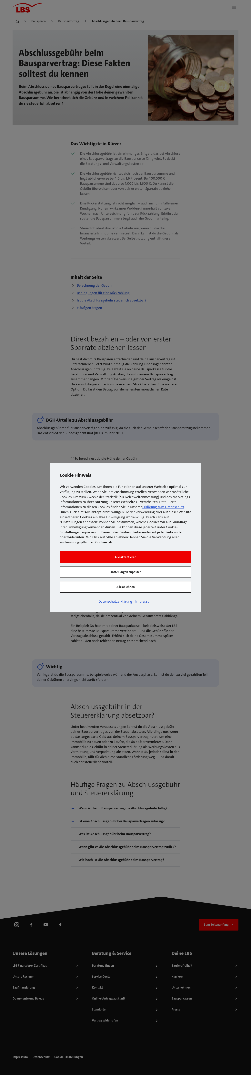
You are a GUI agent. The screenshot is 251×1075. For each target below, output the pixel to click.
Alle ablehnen (125, 587)
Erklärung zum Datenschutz (163, 507)
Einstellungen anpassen (125, 572)
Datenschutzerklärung (115, 601)
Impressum (144, 601)
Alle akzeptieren (125, 557)
